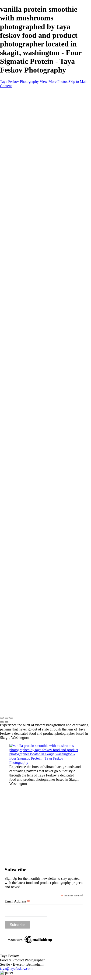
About (14, 106)
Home (14, 102)
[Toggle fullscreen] (6, 718)
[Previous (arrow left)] (2, 722)
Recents (16, 114)
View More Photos (53, 82)
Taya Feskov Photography (19, 82)
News (14, 136)
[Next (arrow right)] (6, 722)
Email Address (17, 901)
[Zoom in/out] (11, 718)
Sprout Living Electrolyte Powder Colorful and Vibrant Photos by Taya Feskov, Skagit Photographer (54, 127)
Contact (15, 110)
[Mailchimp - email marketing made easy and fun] (30, 943)
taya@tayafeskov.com (16, 969)
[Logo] (23, 94)
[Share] (11, 140)
